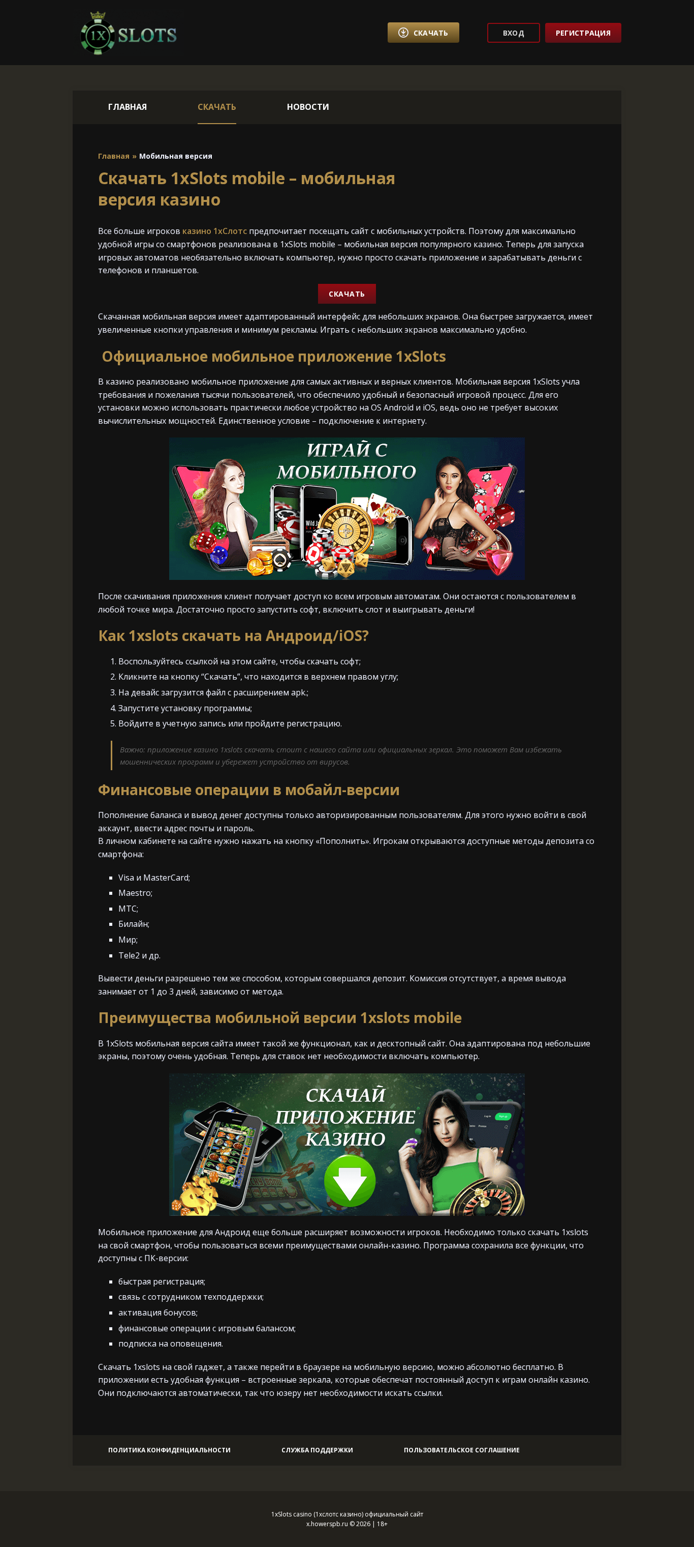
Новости (308, 106)
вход (513, 33)
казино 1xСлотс (214, 231)
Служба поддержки (317, 1450)
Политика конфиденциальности (169, 1450)
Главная (127, 106)
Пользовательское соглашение (462, 1450)
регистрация (583, 33)
